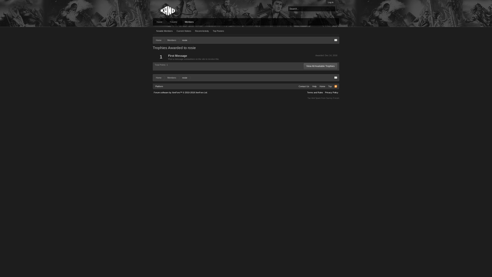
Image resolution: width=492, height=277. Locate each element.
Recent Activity (202, 31)
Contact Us (304, 86)
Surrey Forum (332, 98)
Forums (173, 22)
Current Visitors (184, 31)
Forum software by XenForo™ (181, 92)
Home (159, 22)
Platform (159, 86)
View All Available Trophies (320, 66)
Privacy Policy (331, 92)
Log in (330, 2)
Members (189, 22)
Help (314, 86)
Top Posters (218, 31)
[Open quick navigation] (335, 40)
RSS (335, 86)
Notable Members (164, 31)
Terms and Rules (315, 92)
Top (330, 86)
